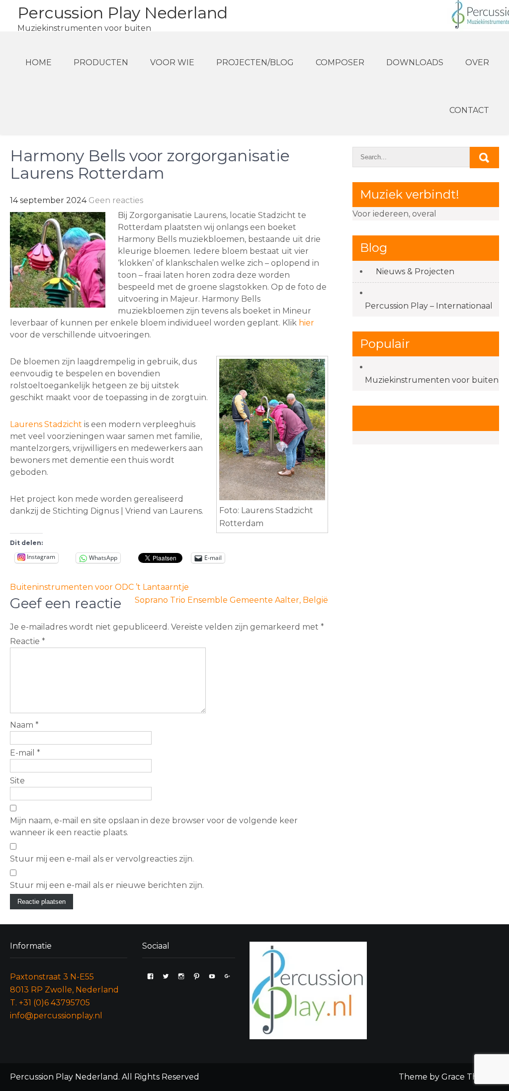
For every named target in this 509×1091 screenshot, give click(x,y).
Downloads (414, 62)
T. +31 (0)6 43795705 (50, 1002)
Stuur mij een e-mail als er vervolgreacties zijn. (102, 859)
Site (17, 780)
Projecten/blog (255, 62)
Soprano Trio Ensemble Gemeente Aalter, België (231, 600)
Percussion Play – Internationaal (429, 306)
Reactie (27, 641)
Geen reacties (115, 200)
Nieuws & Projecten (415, 271)
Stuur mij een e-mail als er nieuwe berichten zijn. (107, 885)
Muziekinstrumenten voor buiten (432, 380)
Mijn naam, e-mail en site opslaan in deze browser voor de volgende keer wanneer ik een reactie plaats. (154, 826)
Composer (340, 62)
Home (38, 62)
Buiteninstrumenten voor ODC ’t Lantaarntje (99, 587)
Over (477, 62)
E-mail (25, 753)
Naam (24, 725)
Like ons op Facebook (423, 418)
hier (306, 322)
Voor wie (172, 62)
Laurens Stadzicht (46, 424)
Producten (101, 62)
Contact (469, 110)
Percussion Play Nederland (122, 12)
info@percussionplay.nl (56, 1015)
